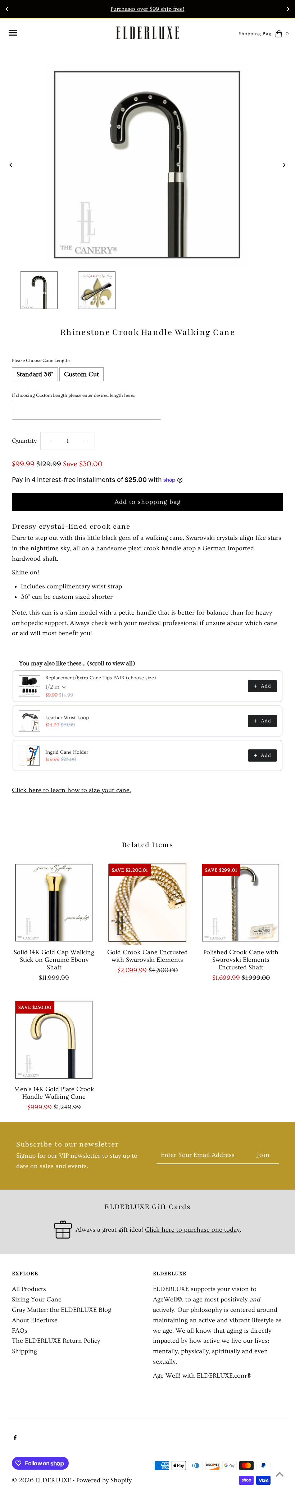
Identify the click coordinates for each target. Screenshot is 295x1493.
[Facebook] (14, 1439)
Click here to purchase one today (192, 1230)
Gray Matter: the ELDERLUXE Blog (61, 1310)
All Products (29, 1289)
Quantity (24, 441)
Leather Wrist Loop (67, 718)
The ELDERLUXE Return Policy (56, 1341)
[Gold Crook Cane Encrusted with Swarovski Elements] (147, 902)
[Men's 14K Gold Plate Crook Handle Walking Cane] (54, 1040)
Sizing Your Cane (37, 1299)
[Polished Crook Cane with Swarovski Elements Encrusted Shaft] (241, 902)
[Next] (287, 9)
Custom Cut (81, 374)
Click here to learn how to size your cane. (71, 790)
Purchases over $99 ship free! (147, 9)
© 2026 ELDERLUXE (42, 1480)
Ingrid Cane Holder (66, 752)
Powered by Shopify (104, 1480)
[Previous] (7, 9)
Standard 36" (35, 374)
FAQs (19, 1330)
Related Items (147, 845)
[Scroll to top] (280, 1474)
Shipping (24, 1351)
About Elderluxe (35, 1320)
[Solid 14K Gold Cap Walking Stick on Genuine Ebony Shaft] (54, 902)
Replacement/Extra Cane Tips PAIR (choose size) (100, 678)
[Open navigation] (59, 33)
